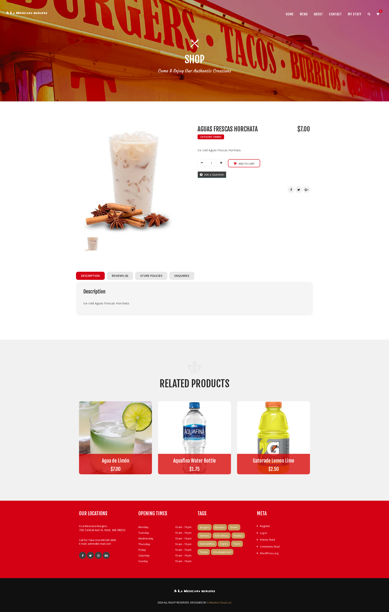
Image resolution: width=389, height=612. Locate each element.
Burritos (220, 527)
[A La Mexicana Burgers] (26, 13)
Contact (335, 14)
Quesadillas (207, 543)
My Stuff (355, 14)
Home (290, 14)
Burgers (204, 527)
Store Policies (151, 276)
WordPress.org (269, 553)
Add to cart (246, 163)
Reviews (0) (120, 276)
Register (265, 526)
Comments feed (270, 546)
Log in (263, 533)
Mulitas (238, 535)
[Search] (369, 14)
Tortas (204, 552)
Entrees (204, 535)
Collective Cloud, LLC (219, 602)
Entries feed (267, 539)
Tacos (237, 543)
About (318, 14)
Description (90, 276)
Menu (304, 14)
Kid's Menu (221, 535)
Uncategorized (222, 552)
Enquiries (181, 276)
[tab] (91, 276)
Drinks (217, 136)
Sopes (224, 543)
